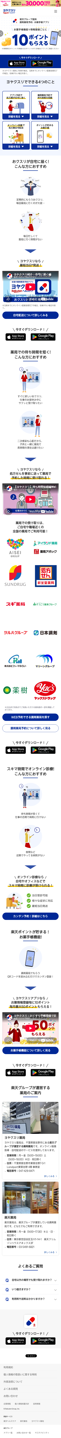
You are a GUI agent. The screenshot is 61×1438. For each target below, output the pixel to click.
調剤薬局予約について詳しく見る (30, 728)
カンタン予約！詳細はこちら (30, 916)
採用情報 (36, 1404)
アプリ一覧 (8, 1433)
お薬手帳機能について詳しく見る (30, 1050)
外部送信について (13, 1381)
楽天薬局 (23, 1421)
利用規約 (8, 1367)
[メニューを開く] (56, 11)
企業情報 (7, 1404)
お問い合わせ (11, 1396)
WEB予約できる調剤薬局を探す (30, 717)
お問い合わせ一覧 (24, 1433)
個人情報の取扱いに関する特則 (20, 1374)
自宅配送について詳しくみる (30, 315)
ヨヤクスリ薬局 (37, 1421)
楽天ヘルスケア (10, 1421)
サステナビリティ (42, 1433)
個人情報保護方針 (22, 1404)
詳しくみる (49, 1176)
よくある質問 (11, 1389)
